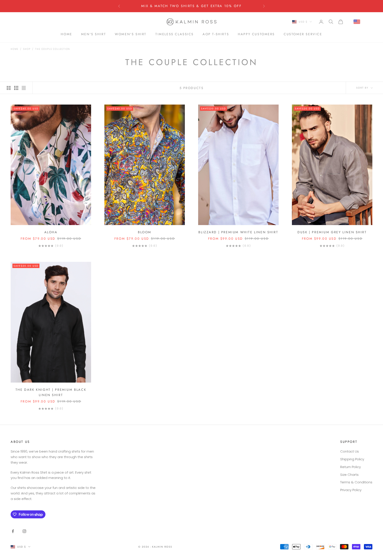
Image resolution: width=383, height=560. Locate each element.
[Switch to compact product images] (24, 88)
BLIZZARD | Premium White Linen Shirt (238, 232)
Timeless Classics (174, 34)
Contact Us (349, 451)
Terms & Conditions (356, 482)
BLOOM (144, 232)
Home (14, 49)
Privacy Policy (351, 490)
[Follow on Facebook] (13, 531)
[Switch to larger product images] (9, 88)
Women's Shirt (131, 34)
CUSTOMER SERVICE (303, 34)
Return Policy (350, 467)
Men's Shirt (93, 34)
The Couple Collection (52, 49)
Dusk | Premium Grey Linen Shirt (332, 232)
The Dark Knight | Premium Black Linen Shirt (51, 392)
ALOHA (51, 232)
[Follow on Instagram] (24, 531)
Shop (26, 49)
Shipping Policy (352, 459)
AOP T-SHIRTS (216, 34)
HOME (66, 34)
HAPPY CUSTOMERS (256, 34)
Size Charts (349, 474)
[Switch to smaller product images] (16, 88)
